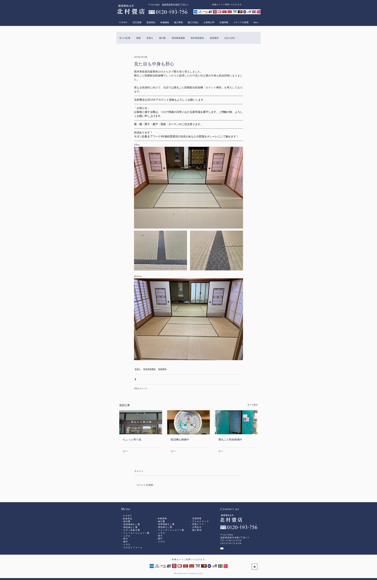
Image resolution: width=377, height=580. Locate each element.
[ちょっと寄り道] (140, 422)
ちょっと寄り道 (132, 439)
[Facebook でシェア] (135, 379)
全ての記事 (124, 38)
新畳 (138, 38)
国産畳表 (214, 38)
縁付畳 (162, 38)
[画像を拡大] (160, 250)
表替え (150, 38)
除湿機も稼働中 (180, 439)
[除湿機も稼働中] (188, 422)
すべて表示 (252, 404)
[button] (151, 22)
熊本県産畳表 (197, 38)
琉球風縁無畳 (178, 38)
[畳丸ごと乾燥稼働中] (236, 422)
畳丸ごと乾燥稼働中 (230, 439)
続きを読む (230, 38)
